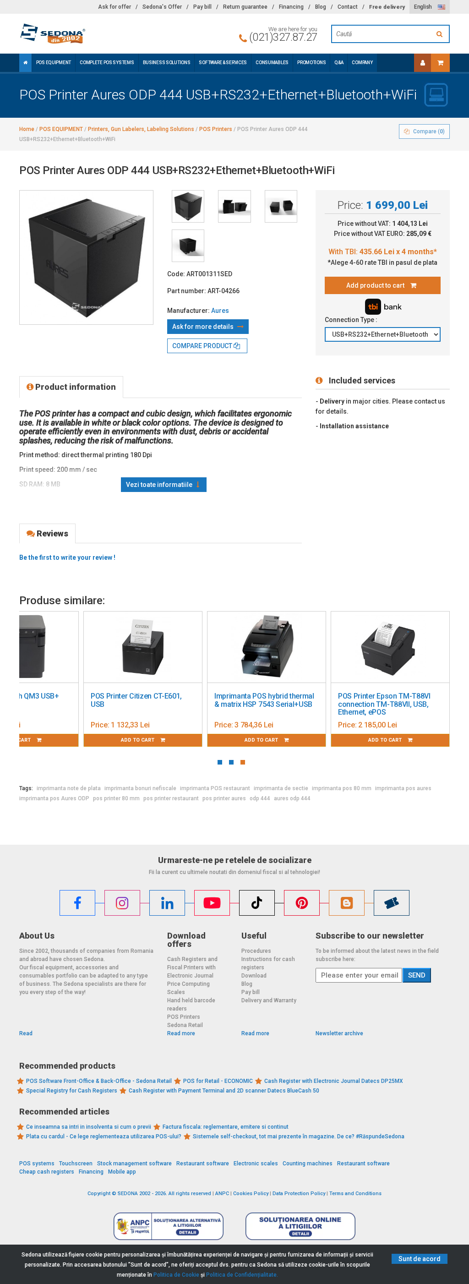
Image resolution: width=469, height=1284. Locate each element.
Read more (181, 1033)
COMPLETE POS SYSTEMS (107, 62)
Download (254, 976)
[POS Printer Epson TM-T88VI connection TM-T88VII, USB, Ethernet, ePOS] (390, 647)
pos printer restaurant (171, 798)
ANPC (222, 1194)
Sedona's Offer (162, 7)
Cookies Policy (250, 1194)
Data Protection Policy (299, 1194)
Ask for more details (203, 326)
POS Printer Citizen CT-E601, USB (136, 700)
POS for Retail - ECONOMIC (218, 1081)
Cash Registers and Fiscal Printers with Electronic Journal (192, 967)
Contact (348, 7)
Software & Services (223, 62)
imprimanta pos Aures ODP (54, 798)
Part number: (186, 291)
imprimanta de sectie (281, 788)
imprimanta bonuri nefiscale (140, 788)
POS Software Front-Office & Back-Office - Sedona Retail (99, 1081)
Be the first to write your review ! (67, 557)
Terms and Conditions (355, 1194)
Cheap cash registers (46, 1172)
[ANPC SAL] (169, 1226)
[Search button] (441, 34)
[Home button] (25, 63)
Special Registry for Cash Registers (71, 1090)
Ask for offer (114, 7)
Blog (320, 7)
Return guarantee (245, 7)
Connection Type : (352, 319)
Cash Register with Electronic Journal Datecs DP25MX (333, 1081)
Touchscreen (76, 1163)
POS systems (37, 1163)
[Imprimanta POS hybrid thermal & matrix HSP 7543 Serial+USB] (266, 647)
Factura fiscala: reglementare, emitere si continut (226, 1127)
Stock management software (134, 1163)
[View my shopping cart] (440, 63)
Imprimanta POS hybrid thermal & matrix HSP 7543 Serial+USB (264, 700)
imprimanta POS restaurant (215, 788)
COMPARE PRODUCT (203, 346)
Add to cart (138, 740)
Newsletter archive (339, 1033)
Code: (176, 274)
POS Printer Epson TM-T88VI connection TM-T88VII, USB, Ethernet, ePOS (384, 704)
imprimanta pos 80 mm (341, 788)
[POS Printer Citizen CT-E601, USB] (143, 647)
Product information (74, 387)
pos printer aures (224, 798)
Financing (291, 7)
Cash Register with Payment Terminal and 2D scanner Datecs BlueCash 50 (224, 1090)
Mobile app (122, 1172)
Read (26, 1033)
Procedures (256, 951)
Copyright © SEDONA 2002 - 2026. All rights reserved (149, 1194)
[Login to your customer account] (422, 63)
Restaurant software (202, 1163)
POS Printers (183, 1017)
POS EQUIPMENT (53, 62)
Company (362, 62)
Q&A (338, 62)
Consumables (272, 62)
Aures (220, 310)
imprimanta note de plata (69, 788)
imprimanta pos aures (403, 788)
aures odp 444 (292, 798)
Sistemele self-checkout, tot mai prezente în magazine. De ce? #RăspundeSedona (298, 1136)
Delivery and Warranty (268, 1000)
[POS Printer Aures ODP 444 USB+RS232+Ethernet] (188, 206)
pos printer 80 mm (116, 798)
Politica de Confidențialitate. (242, 1275)
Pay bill (202, 7)
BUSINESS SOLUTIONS (167, 62)
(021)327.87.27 (283, 37)
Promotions (311, 62)
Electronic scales (256, 1163)
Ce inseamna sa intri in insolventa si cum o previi (88, 1127)
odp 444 (260, 798)
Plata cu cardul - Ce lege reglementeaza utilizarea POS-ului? (103, 1136)
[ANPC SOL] (300, 1226)
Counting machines (308, 1163)
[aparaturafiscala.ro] (86, 33)
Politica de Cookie (176, 1275)
